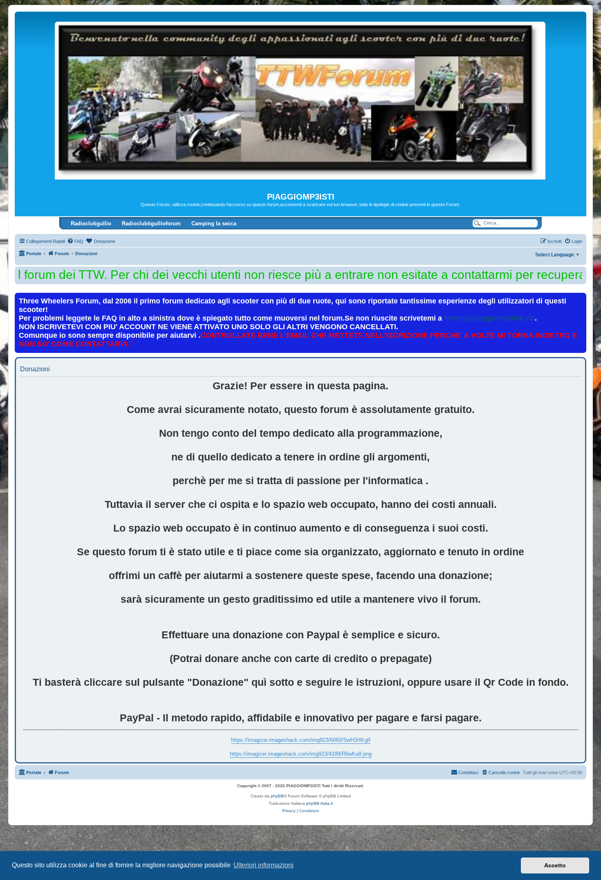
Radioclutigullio (91, 223)
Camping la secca (213, 223)
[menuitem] (75, 241)
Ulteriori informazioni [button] (263, 865)
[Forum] (300, 102)
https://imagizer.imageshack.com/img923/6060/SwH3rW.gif (300, 740)
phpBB (277, 796)
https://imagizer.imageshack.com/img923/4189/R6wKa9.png (301, 754)
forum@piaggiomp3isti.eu (489, 318)
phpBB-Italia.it (319, 803)
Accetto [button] (555, 865)
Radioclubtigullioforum (151, 223)
